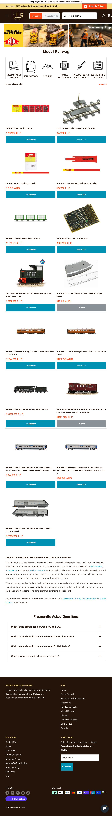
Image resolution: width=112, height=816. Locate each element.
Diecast (64, 715)
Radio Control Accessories (73, 698)
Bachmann (68, 598)
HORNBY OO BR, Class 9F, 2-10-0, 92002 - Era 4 (27, 409)
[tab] (36, 16)
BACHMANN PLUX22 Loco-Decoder (72, 238)
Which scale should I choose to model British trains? (40, 646)
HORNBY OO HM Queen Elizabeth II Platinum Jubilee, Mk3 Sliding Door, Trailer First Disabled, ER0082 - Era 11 (80, 470)
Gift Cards (10, 771)
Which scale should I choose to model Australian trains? (42, 636)
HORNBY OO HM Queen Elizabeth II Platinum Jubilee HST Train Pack (29, 530)
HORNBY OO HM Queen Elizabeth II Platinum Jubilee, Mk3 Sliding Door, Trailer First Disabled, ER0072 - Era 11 (31, 469)
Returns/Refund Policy (16, 763)
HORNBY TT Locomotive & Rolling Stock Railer (76, 183)
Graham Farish (89, 598)
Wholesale (10, 750)
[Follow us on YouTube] (23, 793)
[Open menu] (6, 16)
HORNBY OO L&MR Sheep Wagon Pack (23, 238)
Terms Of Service (13, 754)
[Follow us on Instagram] (18, 793)
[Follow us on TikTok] (28, 793)
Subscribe (66, 766)
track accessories (38, 570)
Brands (64, 728)
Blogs (8, 746)
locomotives (96, 566)
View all (103, 84)
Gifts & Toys (66, 724)
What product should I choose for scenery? (35, 656)
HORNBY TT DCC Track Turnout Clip (21, 183)
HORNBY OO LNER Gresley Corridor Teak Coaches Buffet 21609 (81, 353)
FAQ (7, 776)
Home (63, 690)
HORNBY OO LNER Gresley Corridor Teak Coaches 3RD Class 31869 (30, 353)
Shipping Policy (12, 759)
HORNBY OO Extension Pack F (19, 128)
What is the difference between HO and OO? (36, 627)
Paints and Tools (69, 707)
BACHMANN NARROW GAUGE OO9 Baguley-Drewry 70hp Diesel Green (29, 295)
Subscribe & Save (96, 6)
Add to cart (31, 139)
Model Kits (66, 702)
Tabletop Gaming (69, 719)
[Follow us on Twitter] (12, 793)
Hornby (77, 598)
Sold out (81, 307)
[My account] (103, 15)
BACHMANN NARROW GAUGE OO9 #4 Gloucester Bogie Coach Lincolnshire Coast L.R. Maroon (81, 411)
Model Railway (68, 711)
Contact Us (10, 742)
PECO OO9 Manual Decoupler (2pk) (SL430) (75, 128)
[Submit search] (93, 15)
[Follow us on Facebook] (7, 793)
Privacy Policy (12, 767)
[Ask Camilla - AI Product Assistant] (105, 808)
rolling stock (11, 570)
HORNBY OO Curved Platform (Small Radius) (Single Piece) (79, 295)
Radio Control (67, 694)
